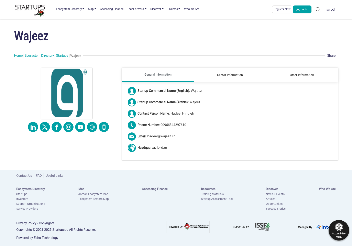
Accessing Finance (111, 9)
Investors (22, 198)
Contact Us (24, 176)
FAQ (39, 176)
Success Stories (276, 208)
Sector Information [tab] (230, 75)
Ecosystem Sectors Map (93, 198)
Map (91, 9)
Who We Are (191, 9)
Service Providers (27, 208)
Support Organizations (30, 203)
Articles (270, 198)
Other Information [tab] (302, 75)
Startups (62, 55)
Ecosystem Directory (69, 9)
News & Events (275, 194)
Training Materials (212, 194)
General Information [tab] (158, 74)
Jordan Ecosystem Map (93, 194)
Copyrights (46, 223)
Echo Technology (46, 238)
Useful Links (54, 176)
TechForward (135, 9)
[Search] (318, 9)
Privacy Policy (26, 223)
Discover (155, 9)
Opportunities (274, 203)
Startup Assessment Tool (217, 198)
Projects (172, 9)
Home (18, 55)
